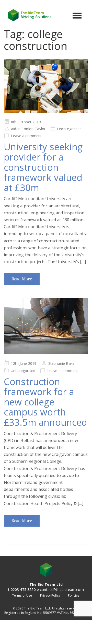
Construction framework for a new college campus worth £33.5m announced (45, 402)
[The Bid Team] (30, 15)
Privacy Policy (50, 595)
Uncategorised (69, 128)
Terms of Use (22, 595)
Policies (73, 595)
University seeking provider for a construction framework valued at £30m (43, 167)
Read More (22, 278)
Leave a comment (26, 135)
